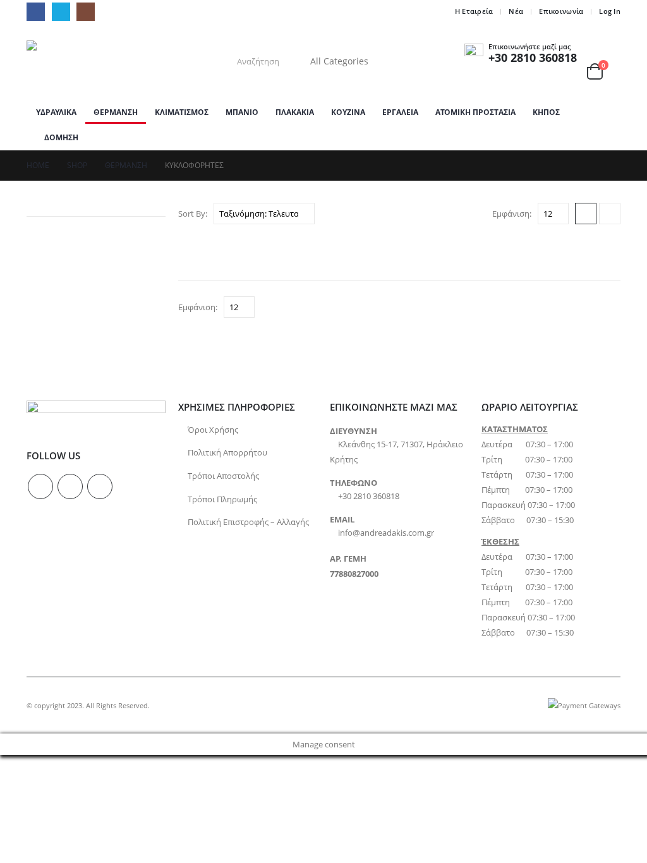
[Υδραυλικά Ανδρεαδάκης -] (105, 61)
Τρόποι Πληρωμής (222, 499)
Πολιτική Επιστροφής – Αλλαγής (248, 522)
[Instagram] (85, 12)
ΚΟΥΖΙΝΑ (348, 112)
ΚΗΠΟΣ (546, 112)
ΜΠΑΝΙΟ (242, 112)
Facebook (40, 486)
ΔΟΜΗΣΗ (61, 137)
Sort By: (192, 213)
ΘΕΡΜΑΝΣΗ (116, 112)
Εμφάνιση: (511, 213)
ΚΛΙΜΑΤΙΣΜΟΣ (182, 112)
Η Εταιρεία (474, 11)
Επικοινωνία (561, 11)
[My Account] (605, 53)
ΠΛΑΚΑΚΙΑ (294, 112)
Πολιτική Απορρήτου (227, 452)
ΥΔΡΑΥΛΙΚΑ (56, 112)
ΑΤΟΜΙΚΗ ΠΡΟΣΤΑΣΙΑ (475, 112)
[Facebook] (36, 12)
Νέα (516, 11)
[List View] (609, 213)
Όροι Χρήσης (213, 430)
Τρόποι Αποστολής (223, 476)
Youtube (99, 486)
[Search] (401, 61)
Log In (609, 11)
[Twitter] (61, 12)
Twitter (70, 486)
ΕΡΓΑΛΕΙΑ (400, 112)
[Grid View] (585, 213)
